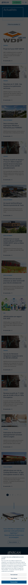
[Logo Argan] (5, 2)
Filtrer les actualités (13, 24)
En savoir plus (7, 60)
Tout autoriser (14, 574)
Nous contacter (13, 542)
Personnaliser (14, 582)
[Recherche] (23, 2)
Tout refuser (14, 578)
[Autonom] (16, 2)
